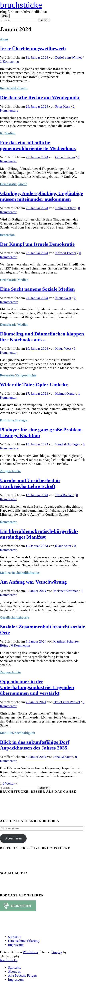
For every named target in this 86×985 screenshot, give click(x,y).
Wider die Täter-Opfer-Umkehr (34, 384)
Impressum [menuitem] (16, 979)
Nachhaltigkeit (24, 733)
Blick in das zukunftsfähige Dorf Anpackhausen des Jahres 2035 (34, 744)
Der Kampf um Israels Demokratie (37, 244)
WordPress (30, 952)
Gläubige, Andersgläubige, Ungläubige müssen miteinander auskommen (41, 196)
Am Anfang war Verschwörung (33, 582)
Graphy (57, 952)
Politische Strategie (13, 420)
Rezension (7, 235)
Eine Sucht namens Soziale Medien (37, 289)
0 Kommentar (20, 645)
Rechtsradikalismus (14, 88)
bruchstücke (21, 5)
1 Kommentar (9, 61)
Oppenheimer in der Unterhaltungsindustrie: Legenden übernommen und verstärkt (37, 687)
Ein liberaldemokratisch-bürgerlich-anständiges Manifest (39, 534)
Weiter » (11, 783)
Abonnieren (13, 838)
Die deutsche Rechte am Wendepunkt (40, 97)
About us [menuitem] (14, 971)
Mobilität (6, 733)
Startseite (14, 937)
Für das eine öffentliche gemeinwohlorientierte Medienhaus (38, 145)
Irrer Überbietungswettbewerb (33, 48)
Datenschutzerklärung (23, 941)
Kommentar (8, 522)
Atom (4, 39)
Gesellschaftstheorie (14, 617)
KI (2, 133)
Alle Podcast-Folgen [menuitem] (22, 975)
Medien (10, 133)
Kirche (22, 184)
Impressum (16, 945)
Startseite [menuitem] (14, 967)
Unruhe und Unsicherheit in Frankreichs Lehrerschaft (30, 483)
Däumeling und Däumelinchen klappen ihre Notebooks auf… (42, 336)
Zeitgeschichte (26, 375)
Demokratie (8, 184)
